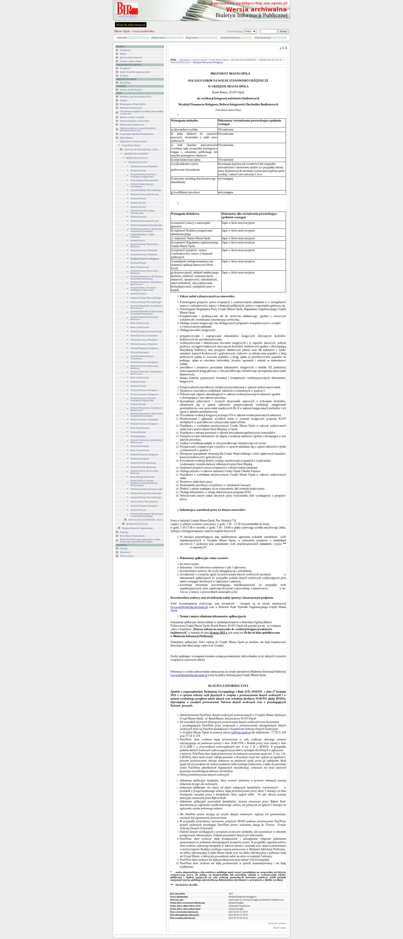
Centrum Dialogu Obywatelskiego (145, 190)
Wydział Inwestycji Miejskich (143, 166)
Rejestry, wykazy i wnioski (132, 117)
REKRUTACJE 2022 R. (137, 524)
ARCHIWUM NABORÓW (136, 154)
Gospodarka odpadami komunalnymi (136, 134)
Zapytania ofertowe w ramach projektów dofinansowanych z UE (138, 129)
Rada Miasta (125, 83)
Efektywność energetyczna (132, 125)
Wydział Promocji (138, 217)
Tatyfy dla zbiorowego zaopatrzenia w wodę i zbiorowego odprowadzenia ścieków (140, 540)
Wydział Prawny (137, 240)
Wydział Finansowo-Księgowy (144, 348)
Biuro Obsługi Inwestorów (142, 477)
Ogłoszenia (125, 552)
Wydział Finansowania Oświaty (144, 194)
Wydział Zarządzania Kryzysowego (146, 225)
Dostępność (125, 68)
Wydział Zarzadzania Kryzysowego (146, 489)
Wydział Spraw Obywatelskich (144, 180)
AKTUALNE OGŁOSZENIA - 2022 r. (141, 149)
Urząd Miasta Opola (131, 145)
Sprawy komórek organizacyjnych (135, 72)
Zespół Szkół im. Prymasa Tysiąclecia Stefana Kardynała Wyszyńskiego (143, 483)
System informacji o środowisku (134, 121)
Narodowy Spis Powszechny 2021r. (136, 97)
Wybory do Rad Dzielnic (131, 90)
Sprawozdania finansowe (131, 57)
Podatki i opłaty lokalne (131, 61)
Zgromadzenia (126, 138)
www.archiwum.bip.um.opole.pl (189, 607)
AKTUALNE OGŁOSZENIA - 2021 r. (145, 520)
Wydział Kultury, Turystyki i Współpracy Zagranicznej (143, 175)
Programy (124, 532)
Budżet (123, 54)
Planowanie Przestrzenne (131, 108)
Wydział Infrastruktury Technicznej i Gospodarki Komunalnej (146, 230)
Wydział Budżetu (138, 432)
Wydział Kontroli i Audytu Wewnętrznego (142, 212)
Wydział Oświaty (138, 170)
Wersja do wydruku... (277, 923)
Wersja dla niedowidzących (130, 24)
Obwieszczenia (126, 556)
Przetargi (124, 548)
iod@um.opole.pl (240, 732)
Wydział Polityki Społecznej (143, 463)
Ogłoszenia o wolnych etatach (133, 141)
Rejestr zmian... (280, 928)
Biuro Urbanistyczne (139, 267)
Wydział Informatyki (139, 352)
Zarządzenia (125, 50)
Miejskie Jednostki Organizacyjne (137, 528)
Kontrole (124, 76)
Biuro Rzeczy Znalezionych (132, 536)
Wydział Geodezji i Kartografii (144, 419)
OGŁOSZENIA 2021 (138, 162)
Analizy (123, 100)
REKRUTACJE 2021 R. (137, 158)
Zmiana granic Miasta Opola (132, 104)
